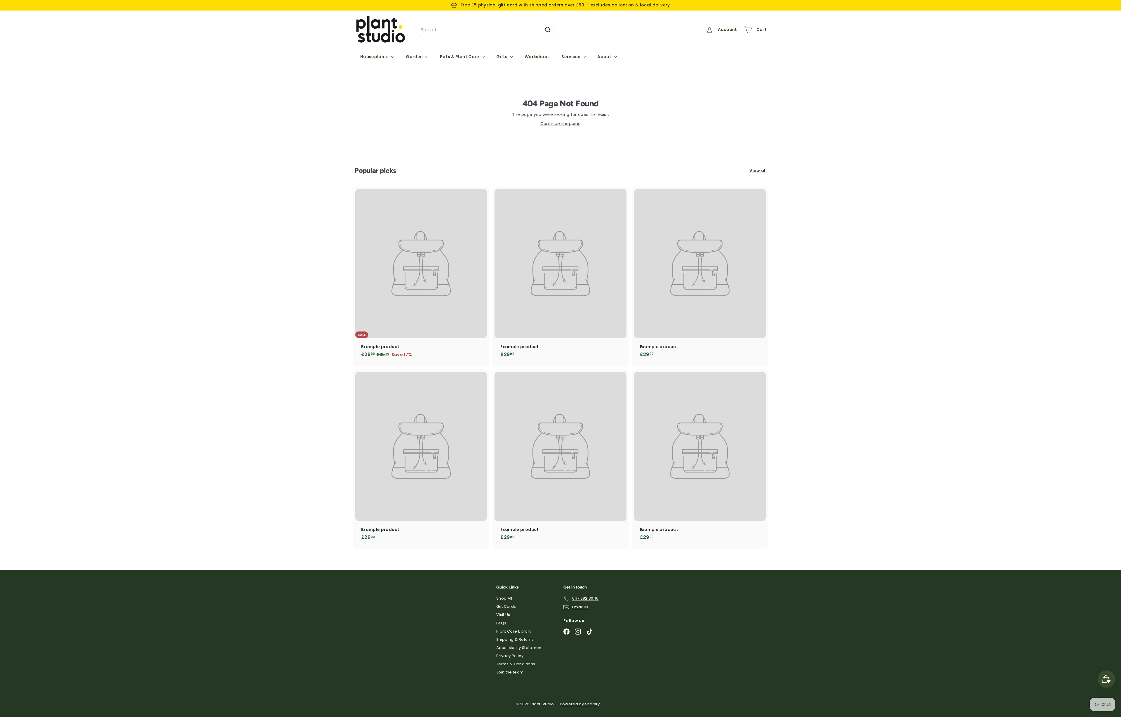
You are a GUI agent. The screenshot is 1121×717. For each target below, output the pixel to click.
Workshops (537, 57)
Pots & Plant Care (460, 57)
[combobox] (485, 30)
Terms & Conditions (515, 664)
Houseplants (375, 57)
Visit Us (503, 614)
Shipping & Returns (515, 639)
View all (758, 170)
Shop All (504, 598)
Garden (415, 57)
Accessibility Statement (519, 647)
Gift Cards (506, 606)
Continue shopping (560, 123)
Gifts (502, 57)
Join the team (510, 672)
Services (571, 57)
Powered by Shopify (580, 704)
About (604, 57)
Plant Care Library (513, 631)
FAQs (501, 623)
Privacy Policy (509, 656)
